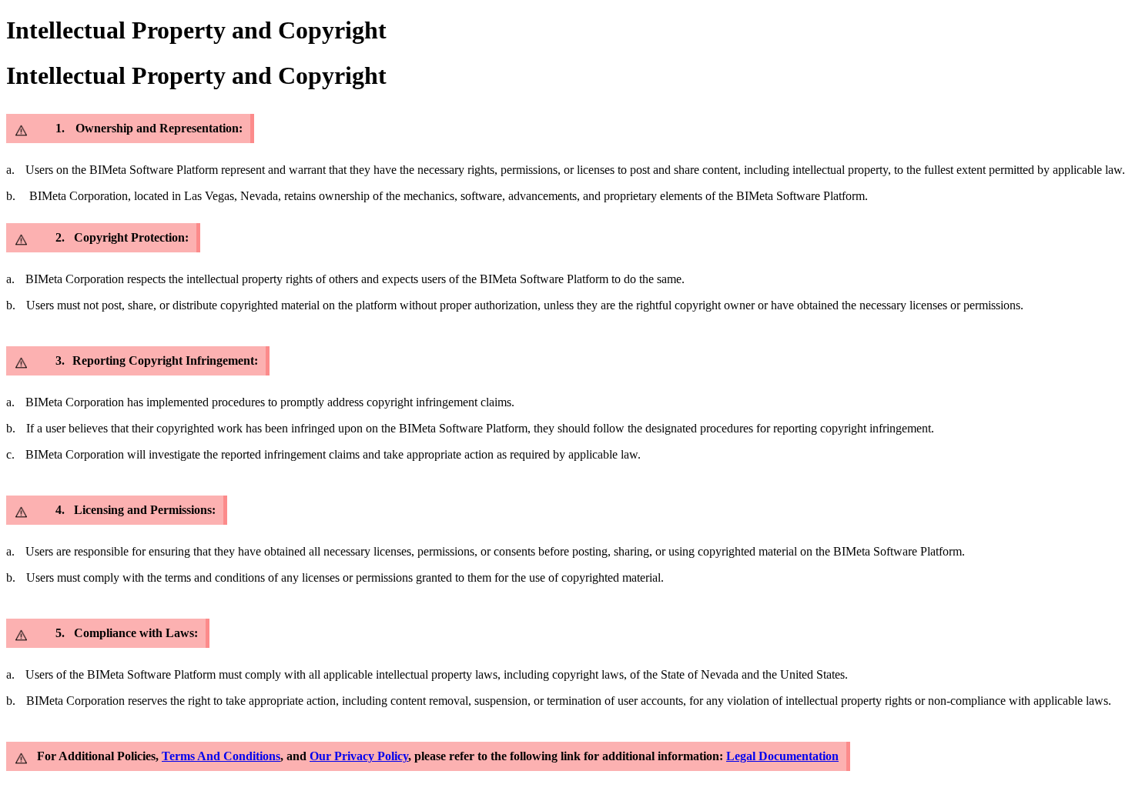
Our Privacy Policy (359, 756)
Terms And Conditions (221, 756)
